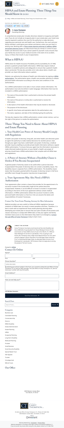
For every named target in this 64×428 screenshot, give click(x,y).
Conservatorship (10, 318)
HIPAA (14, 247)
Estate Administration (11, 327)
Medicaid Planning (10, 341)
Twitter (16, 26)
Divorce (7, 321)
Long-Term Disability (11, 338)
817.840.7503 (48, 4)
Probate (7, 343)
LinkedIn (25, 26)
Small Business (9, 346)
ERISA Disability (9, 324)
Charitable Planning (11, 315)
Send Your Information (31, 296)
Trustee (7, 357)
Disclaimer (34, 423)
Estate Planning (9, 329)
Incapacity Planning (11, 335)
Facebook (8, 26)
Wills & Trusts (9, 363)
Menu (57, 4)
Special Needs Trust (11, 352)
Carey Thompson (20, 30)
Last (34, 258)
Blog (9, 18)
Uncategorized (9, 360)
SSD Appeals (8, 354)
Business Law (9, 313)
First (6, 258)
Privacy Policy (41, 423)
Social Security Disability (12, 349)
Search (54, 305)
